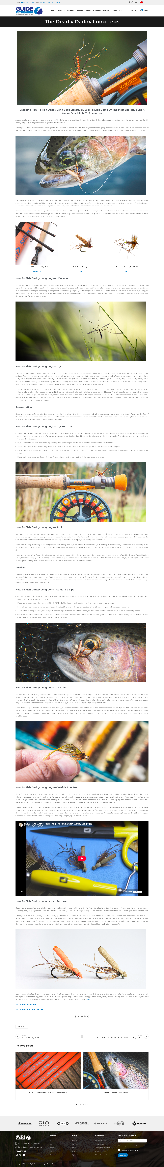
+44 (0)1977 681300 (27, 2)
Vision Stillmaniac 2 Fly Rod (37, 267)
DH (73, 1151)
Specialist (75, 1155)
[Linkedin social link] (85, 1016)
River (74, 1148)
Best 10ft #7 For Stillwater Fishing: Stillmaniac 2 (48, 1092)
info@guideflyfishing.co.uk (50, 2)
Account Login (41, 1164)
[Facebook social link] (129, 2)
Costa (52, 1151)
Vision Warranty (100, 1151)
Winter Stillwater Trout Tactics (116, 1092)
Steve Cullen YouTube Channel (29, 1009)
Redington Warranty (102, 1148)
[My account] (132, 10)
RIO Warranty (100, 1144)
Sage (52, 1140)
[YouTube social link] (136, 2)
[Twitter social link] (78, 1016)
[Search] (136, 10)
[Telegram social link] (88, 1016)
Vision (52, 1148)
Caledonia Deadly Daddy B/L (127, 267)
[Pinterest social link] (81, 1016)
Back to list (82, 1036)
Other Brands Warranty (103, 1155)
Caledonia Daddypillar (82, 267)
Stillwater (22, 1027)
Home (74, 1140)
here (88, 999)
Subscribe (123, 1155)
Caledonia (53, 1155)
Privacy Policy (51, 1164)
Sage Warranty (100, 1140)
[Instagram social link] (132, 2)
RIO (51, 1144)
